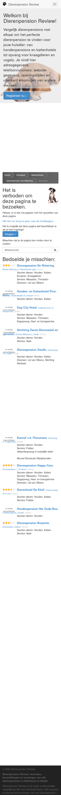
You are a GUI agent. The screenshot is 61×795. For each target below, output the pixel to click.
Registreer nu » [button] (16, 95)
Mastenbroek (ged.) (29, 269)
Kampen (30, 295)
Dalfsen (18, 526)
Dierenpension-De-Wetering (20, 180)
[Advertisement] (30, 137)
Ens (9, 493)
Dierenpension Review (23, 4)
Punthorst (22, 469)
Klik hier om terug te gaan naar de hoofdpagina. (28, 221)
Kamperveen (8, 311)
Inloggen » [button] (10, 234)
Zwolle (36, 334)
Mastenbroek (37, 174)
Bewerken (43, 180)
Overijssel (20, 174)
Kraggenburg (10, 441)
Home (7, 174)
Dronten (20, 512)
